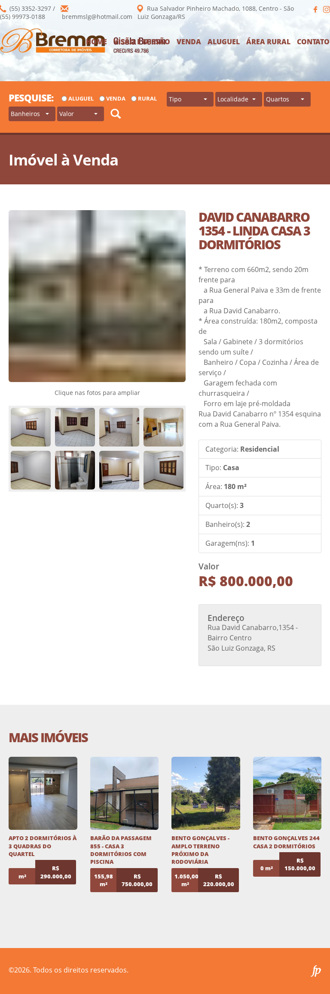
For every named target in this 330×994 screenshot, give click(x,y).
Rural (147, 98)
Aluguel (224, 41)
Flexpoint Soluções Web (316, 971)
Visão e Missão (141, 41)
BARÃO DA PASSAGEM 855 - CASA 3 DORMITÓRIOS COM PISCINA (121, 850)
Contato (313, 41)
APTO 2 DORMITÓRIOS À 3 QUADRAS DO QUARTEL (42, 846)
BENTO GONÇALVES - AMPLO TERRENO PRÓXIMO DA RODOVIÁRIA (200, 850)
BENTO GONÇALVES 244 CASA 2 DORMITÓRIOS (286, 842)
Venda (189, 41)
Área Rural (268, 41)
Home (96, 41)
